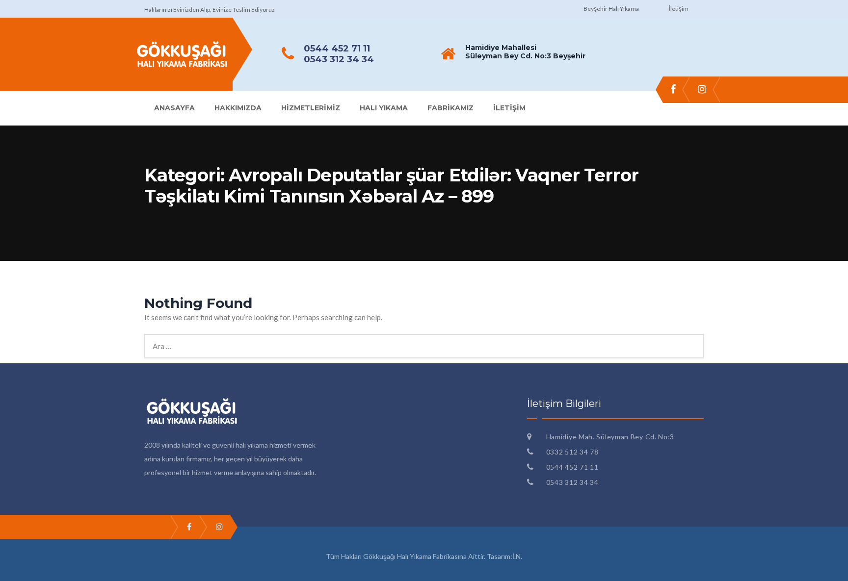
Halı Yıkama (384, 107)
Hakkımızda (238, 107)
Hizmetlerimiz (310, 107)
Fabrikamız (450, 107)
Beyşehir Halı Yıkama (611, 8)
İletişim (679, 8)
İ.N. (517, 556)
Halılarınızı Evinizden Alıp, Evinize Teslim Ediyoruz (209, 9)
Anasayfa (174, 107)
